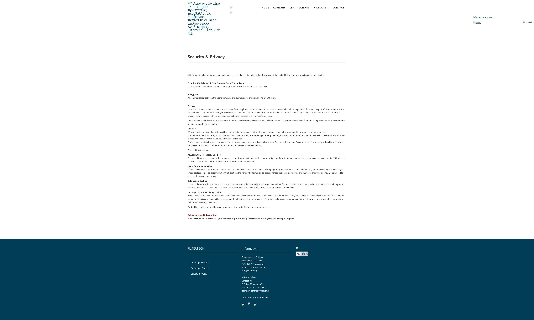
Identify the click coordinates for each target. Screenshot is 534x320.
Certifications (299, 7)
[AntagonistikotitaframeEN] (503, 17)
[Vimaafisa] (321, 248)
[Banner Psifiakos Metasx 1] (503, 23)
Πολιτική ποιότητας (199, 262)
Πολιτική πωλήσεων (199, 268)
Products (319, 7)
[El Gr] (234, 8)
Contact (338, 7)
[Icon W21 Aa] (321, 254)
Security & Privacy (198, 273)
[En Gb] (235, 18)
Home (265, 7)
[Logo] (206, 18)
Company (279, 7)
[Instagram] (250, 305)
